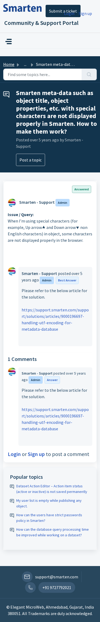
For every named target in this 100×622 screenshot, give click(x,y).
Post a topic (30, 160)
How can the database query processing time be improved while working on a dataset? (52, 532)
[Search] (89, 74)
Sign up (85, 13)
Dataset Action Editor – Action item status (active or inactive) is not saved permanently (51, 489)
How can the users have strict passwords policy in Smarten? (49, 517)
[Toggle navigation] (8, 41)
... (25, 64)
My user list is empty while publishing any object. (49, 503)
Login (69, 13)
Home (8, 64)
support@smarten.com (56, 576)
